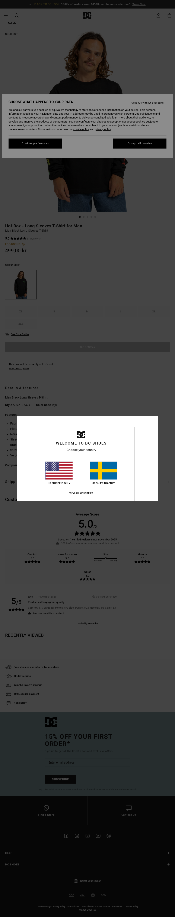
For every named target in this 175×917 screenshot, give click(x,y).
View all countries (81, 493)
